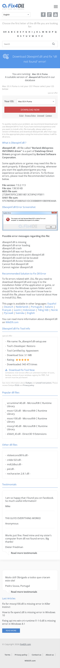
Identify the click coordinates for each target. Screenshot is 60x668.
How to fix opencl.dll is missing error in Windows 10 (28, 614)
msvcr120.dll (14, 410)
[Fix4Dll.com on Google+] (49, 14)
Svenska (20, 313)
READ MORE (11, 630)
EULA (21, 115)
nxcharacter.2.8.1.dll (18, 473)
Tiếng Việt (43, 310)
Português (37, 306)
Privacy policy (28, 385)
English (31, 313)
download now (30, 109)
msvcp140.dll (14, 426)
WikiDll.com (12, 322)
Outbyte (28, 383)
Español (51, 303)
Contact (49, 115)
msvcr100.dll (14, 418)
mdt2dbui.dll (14, 464)
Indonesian (29, 310)
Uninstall (40, 115)
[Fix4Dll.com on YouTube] (55, 14)
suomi (17, 310)
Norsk (54, 310)
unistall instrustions (44, 383)
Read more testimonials (24, 553)
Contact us (36, 654)
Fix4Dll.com (25, 644)
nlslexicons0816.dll (17, 455)
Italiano (49, 306)
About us (50, 654)
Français (6, 310)
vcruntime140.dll (16, 403)
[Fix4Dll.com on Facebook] (43, 14)
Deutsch (8, 306)
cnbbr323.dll (14, 459)
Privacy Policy (30, 115)
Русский (8, 313)
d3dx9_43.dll (14, 434)
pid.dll (10, 469)
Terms (7, 654)
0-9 (4, 31)
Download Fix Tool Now (22, 370)
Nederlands (22, 306)
